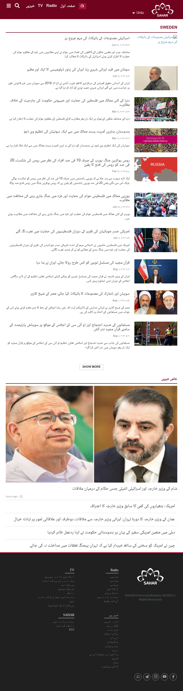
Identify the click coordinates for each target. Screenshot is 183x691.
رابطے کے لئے (65, 625)
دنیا (115, 650)
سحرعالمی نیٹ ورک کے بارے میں (56, 599)
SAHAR (164, 10)
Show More (91, 367)
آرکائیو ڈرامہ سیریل (59, 576)
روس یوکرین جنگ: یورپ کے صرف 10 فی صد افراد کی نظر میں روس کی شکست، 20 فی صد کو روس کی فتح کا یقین (70, 162)
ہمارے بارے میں (107, 597)
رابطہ (70, 593)
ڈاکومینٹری (110, 666)
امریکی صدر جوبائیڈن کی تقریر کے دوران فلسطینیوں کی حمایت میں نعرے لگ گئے (73, 231)
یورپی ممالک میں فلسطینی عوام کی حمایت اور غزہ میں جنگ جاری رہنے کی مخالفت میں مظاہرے (68, 197)
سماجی (114, 580)
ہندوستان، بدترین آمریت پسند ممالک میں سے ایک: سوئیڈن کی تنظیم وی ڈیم (77, 131)
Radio (51, 6)
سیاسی (114, 584)
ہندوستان (111, 646)
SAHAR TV (150, 577)
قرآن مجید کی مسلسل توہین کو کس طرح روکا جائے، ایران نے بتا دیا (83, 262)
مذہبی (114, 576)
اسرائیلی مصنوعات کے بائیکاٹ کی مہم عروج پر (97, 38)
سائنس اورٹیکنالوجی (103, 654)
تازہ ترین (111, 621)
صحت (115, 662)
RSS (71, 629)
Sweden (168, 28)
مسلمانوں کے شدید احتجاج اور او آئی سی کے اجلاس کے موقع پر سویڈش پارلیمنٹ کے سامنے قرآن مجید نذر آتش (70, 326)
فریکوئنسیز (66, 588)
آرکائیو (112, 588)
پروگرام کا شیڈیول (61, 605)
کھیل (115, 658)
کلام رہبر (112, 625)
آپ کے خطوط (111, 601)
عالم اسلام (111, 633)
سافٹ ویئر (111, 593)
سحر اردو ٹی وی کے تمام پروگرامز (58, 582)
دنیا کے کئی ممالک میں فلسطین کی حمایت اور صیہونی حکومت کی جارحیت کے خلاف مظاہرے (70, 102)
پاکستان (112, 641)
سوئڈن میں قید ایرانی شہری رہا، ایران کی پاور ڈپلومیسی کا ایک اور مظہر (78, 69)
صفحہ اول (67, 6)
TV (40, 6)
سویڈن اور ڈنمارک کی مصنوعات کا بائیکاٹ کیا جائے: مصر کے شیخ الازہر (80, 293)
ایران (114, 637)
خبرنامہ (112, 629)
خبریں (30, 6)
